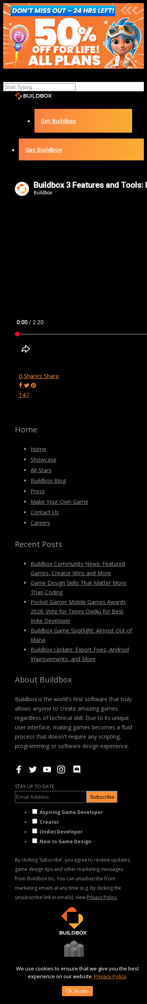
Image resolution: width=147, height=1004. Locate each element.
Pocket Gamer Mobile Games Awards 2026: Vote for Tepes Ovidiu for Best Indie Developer (78, 611)
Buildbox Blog (48, 480)
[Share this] (21, 385)
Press (38, 491)
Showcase (43, 459)
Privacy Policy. (102, 897)
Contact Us (45, 512)
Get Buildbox (58, 120)
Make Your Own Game (59, 501)
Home (38, 449)
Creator (49, 822)
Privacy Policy (110, 976)
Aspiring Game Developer (71, 812)
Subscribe (102, 797)
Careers (40, 522)
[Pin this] (33, 385)
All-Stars (41, 470)
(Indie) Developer (61, 831)
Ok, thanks (77, 991)
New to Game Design (65, 841)
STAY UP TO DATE (34, 786)
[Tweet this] (27, 385)
